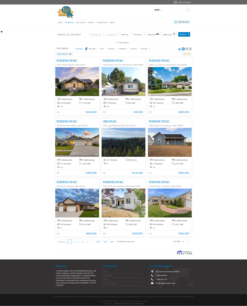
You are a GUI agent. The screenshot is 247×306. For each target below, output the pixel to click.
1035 (105, 241)
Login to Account (184, 2)
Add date (122, 49)
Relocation (81, 22)
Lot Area (133, 49)
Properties (69, 22)
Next (112, 241)
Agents (91, 22)
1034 (98, 241)
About (112, 22)
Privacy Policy (138, 303)
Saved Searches (109, 283)
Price (102, 49)
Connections (101, 22)
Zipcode (144, 49)
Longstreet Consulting (121, 303)
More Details (77, 81)
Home (60, 22)
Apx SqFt (92, 49)
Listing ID (79, 49)
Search (188, 10)
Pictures (111, 49)
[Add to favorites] (58, 112)
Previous (61, 241)
